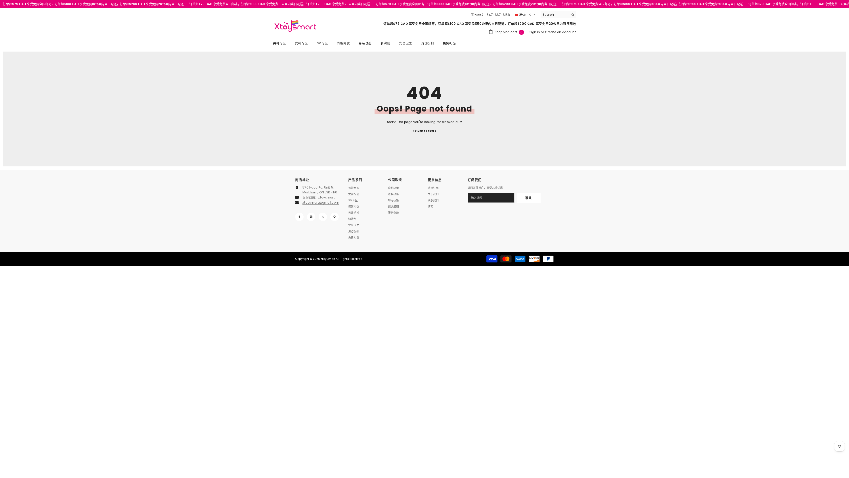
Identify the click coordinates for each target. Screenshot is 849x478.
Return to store (424, 131)
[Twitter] (323, 217)
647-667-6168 (498, 15)
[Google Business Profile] (334, 217)
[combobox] (555, 14)
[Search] (558, 14)
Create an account (560, 32)
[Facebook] (299, 217)
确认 (528, 198)
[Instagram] (311, 217)
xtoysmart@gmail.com (320, 202)
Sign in (535, 32)
